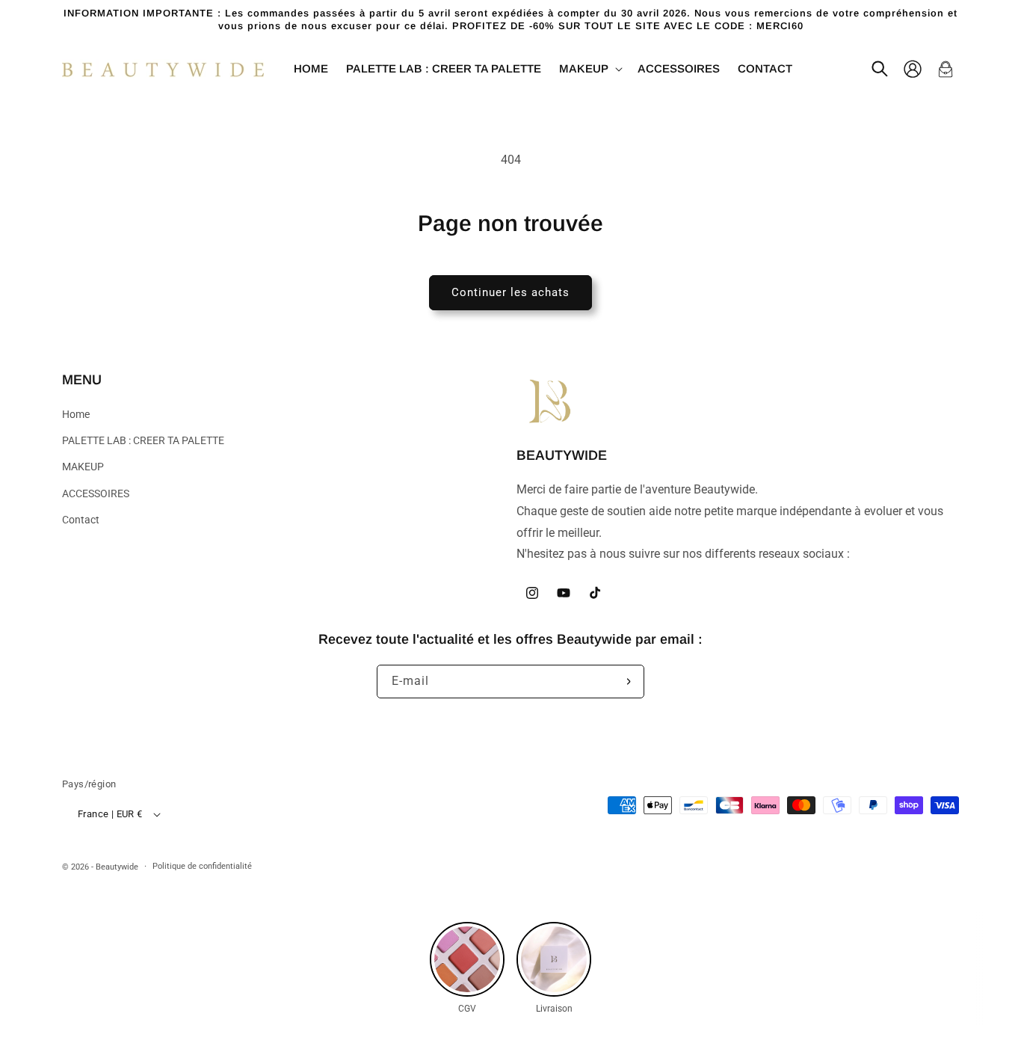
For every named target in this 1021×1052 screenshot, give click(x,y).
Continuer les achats (510, 292)
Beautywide (117, 867)
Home (76, 414)
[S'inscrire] (627, 681)
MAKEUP (83, 467)
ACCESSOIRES (95, 493)
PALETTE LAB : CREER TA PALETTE (143, 440)
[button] (589, 68)
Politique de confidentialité (202, 866)
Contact (80, 520)
